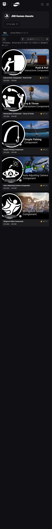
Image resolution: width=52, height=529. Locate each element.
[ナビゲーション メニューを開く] (48, 4)
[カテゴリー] (4, 39)
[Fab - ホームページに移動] (16, 4)
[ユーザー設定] (47, 39)
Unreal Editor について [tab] (19, 33)
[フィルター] (23, 39)
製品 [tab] (5, 33)
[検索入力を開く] (42, 4)
